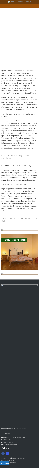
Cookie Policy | (16, 458)
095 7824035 (8, 439)
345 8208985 (9, 442)
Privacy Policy (6, 458)
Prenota (6, 463)
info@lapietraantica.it (12, 444)
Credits (23, 458)
